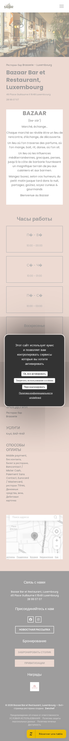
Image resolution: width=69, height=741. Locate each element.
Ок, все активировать (34, 373)
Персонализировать (34, 387)
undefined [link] (35, 397)
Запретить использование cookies (34, 380)
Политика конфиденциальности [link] (36, 393)
